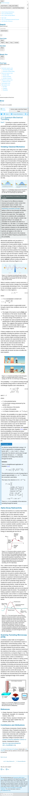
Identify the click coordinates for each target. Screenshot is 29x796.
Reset (2, 40)
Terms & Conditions (11, 787)
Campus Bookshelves (18, 114)
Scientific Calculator (7, 78)
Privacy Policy (4, 787)
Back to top (3, 757)
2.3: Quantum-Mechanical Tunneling (9, 749)
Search (3, 794)
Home (7, 114)
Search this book (3, 26)
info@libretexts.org (6, 790)
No (8, 769)
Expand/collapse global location (27, 114)
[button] (5, 88)
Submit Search (4, 30)
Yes (3, 769)
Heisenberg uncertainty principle (11, 208)
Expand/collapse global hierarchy (2, 114)
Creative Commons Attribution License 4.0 (14, 739)
